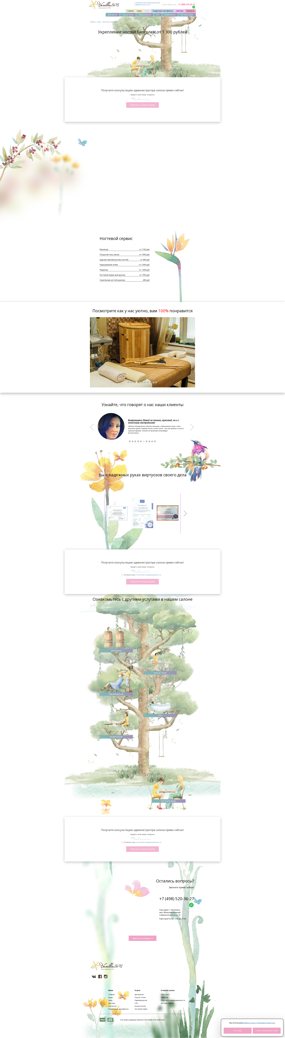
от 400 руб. (145, 259)
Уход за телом (127, 15)
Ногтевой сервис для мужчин (112, 275)
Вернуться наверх (142, 938)
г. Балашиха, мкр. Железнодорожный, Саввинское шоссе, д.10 (147, 4)
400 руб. (146, 280)
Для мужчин (112, 15)
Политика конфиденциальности (173, 1000)
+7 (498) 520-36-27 (186, 4)
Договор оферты (167, 1003)
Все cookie (238, 1031)
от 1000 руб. (144, 254)
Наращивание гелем (109, 264)
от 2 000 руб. (144, 264)
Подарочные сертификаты (163, 11)
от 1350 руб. (144, 275)
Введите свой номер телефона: (142, 95)
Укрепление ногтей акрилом (112, 280)
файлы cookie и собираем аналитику (259, 1023)
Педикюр (104, 270)
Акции (139, 11)
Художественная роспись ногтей (114, 259)
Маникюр (104, 249)
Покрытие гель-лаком (109, 254)
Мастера (179, 11)
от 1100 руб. (144, 249)
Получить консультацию (142, 105)
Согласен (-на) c (142, 575)
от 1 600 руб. (144, 270)
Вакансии (164, 997)
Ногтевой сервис (186, 15)
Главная (130, 11)
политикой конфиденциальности (148, 575)
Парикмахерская (144, 15)
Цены (147, 11)
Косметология (169, 15)
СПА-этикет (165, 994)
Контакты (190, 11)
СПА (157, 15)
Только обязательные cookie (267, 1031)
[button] (98, 352)
